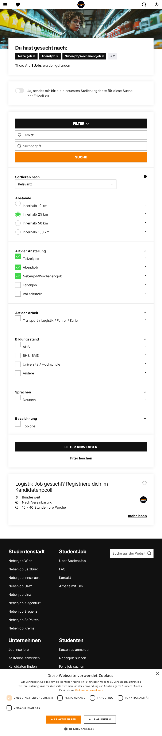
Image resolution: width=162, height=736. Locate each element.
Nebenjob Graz (20, 586)
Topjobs (29, 426)
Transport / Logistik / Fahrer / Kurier (51, 320)
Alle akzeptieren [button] (63, 719)
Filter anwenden (81, 447)
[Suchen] (146, 4)
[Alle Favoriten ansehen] (17, 4)
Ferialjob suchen (71, 666)
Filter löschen (81, 458)
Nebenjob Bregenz (22, 611)
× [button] (157, 673)
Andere (28, 373)
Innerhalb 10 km (35, 206)
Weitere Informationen (89, 690)
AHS (26, 347)
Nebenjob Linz (19, 594)
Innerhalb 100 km (36, 232)
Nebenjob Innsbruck (23, 577)
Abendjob (30, 267)
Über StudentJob (72, 561)
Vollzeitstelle (32, 294)
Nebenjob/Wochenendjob (42, 276)
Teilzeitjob (31, 259)
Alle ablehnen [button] (100, 719)
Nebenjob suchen (72, 658)
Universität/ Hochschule (41, 364)
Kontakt (65, 577)
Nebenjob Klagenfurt (24, 603)
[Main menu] (4, 4)
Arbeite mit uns (71, 586)
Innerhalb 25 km (35, 214)
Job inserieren (19, 649)
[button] (81, 729)
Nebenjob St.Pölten (23, 620)
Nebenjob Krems (21, 628)
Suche (81, 157)
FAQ (62, 569)
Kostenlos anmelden (23, 658)
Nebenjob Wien (20, 561)
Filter (79, 123)
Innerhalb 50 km (35, 223)
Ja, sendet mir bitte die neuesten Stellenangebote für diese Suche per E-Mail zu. (79, 93)
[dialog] (81, 702)
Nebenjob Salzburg (23, 569)
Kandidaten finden (22, 666)
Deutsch (29, 400)
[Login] (156, 4)
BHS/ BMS (31, 355)
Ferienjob (30, 285)
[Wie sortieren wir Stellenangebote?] (145, 177)
